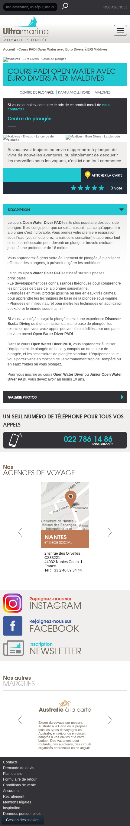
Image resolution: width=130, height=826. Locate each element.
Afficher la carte (107, 175)
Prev (20, 532)
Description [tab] (19, 209)
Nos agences (115, 7)
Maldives (102, 92)
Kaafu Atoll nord (74, 92)
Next (110, 532)
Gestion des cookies (22, 820)
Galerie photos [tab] (22, 397)
